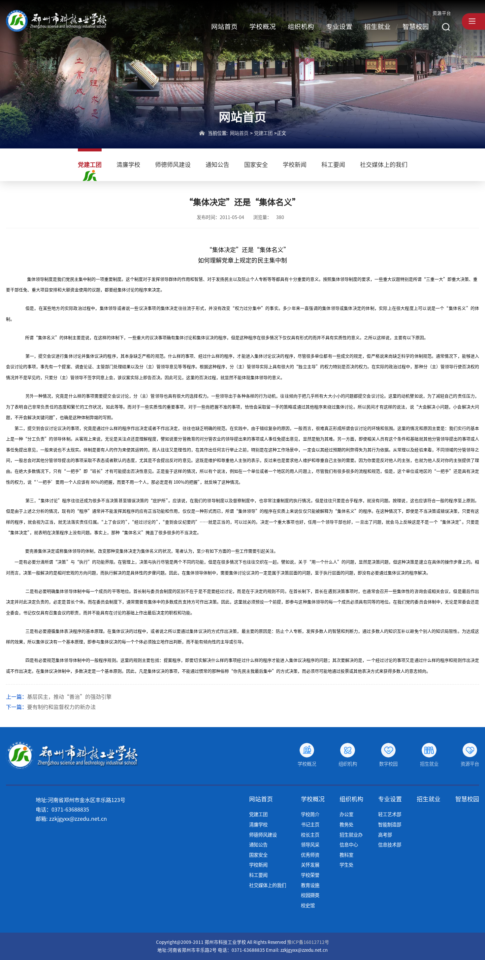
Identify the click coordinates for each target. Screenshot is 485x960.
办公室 (346, 814)
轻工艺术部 (389, 814)
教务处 (346, 824)
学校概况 (262, 26)
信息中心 (349, 844)
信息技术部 (389, 844)
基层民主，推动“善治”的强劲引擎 (69, 696)
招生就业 (377, 26)
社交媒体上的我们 (383, 165)
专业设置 (339, 26)
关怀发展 (310, 864)
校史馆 (308, 905)
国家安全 (256, 165)
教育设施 (310, 885)
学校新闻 (295, 165)
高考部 (385, 834)
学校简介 (310, 814)
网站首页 (224, 26)
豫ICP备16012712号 (308, 942)
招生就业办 (351, 834)
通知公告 (217, 165)
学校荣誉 (310, 875)
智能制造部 (389, 824)
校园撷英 (310, 895)
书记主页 (310, 824)
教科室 (346, 854)
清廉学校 (128, 165)
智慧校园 (416, 26)
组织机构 (301, 26)
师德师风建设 (173, 165)
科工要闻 (333, 165)
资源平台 (442, 13)
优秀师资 (310, 854)
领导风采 (310, 844)
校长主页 (310, 834)
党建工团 (263, 133)
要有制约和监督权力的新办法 (61, 707)
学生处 (346, 864)
